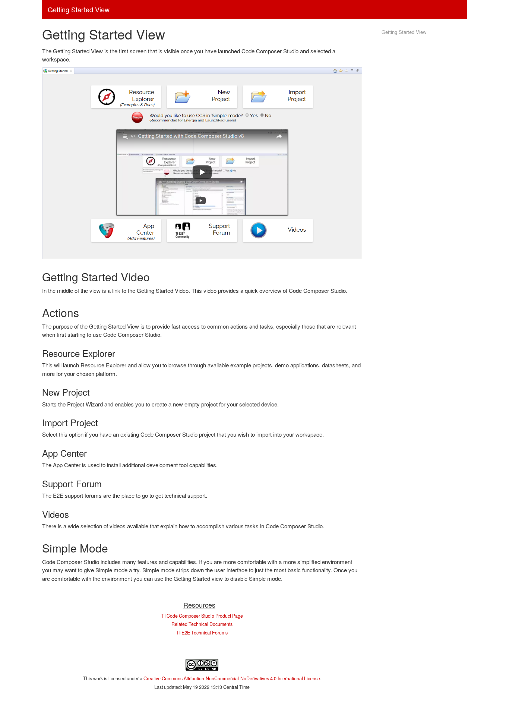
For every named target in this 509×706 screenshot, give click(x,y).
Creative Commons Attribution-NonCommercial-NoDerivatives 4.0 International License (231, 678)
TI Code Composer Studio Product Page (202, 615)
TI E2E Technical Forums (202, 632)
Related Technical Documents (202, 624)
